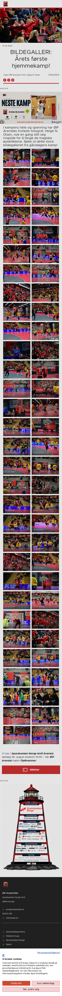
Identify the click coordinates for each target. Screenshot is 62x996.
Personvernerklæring (48, 952)
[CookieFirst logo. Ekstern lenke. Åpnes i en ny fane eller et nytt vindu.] (3, 955)
